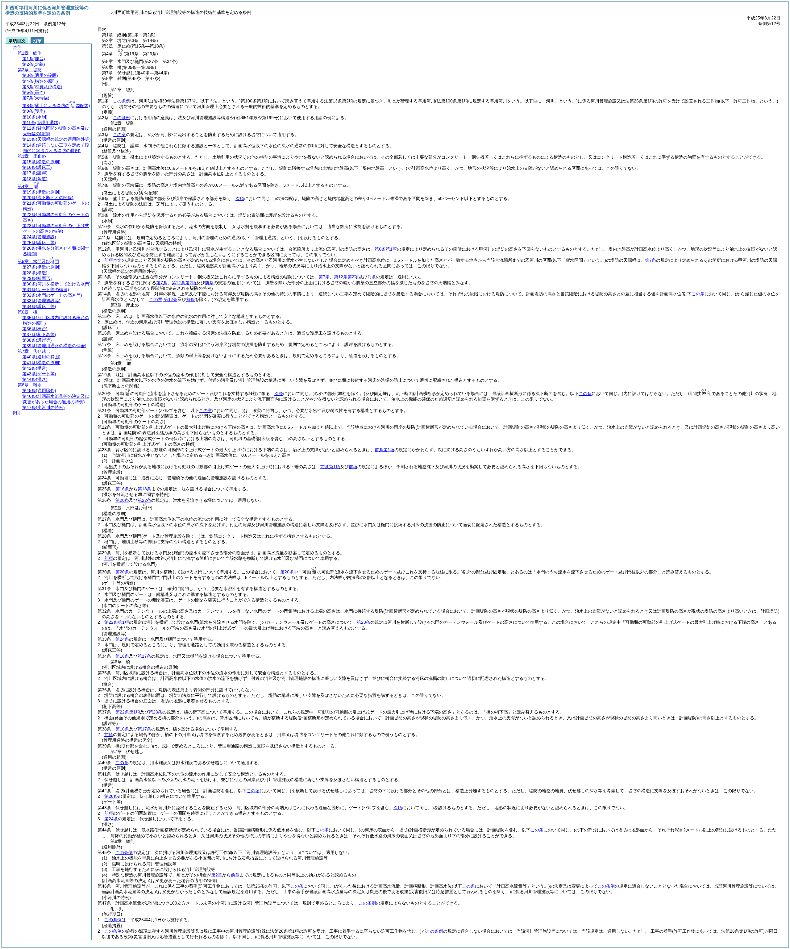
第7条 (650, 260)
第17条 (144, 656)
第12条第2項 (346, 276)
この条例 (121, 100)
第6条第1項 (386, 249)
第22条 (144, 500)
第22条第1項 (116, 622)
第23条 (363, 622)
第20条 (122, 500)
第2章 (216, 874)
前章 (235, 874)
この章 (119, 134)
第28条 (111, 796)
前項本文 (113, 260)
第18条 (144, 488)
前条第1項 (384, 449)
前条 (371, 276)
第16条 (122, 488)
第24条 (122, 639)
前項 (353, 466)
